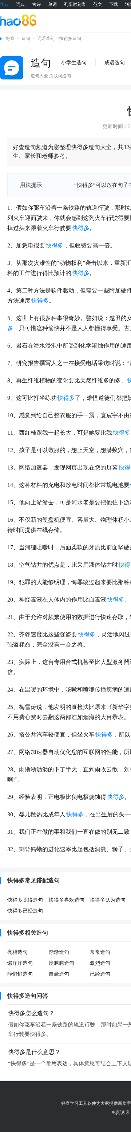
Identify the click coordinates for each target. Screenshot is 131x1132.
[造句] (11, 67)
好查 (10, 38)
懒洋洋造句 (20, 963)
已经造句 (100, 974)
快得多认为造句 (108, 900)
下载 (113, 4)
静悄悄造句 (20, 974)
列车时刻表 (75, 4)
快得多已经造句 (25, 911)
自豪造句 (59, 974)
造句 (25, 38)
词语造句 (46, 38)
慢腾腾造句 (61, 963)
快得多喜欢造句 (66, 900)
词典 (20, 4)
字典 (4, 4)
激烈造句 (100, 963)
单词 (52, 4)
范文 (97, 4)
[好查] (18, 20)
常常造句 (100, 952)
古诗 (36, 4)
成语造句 (114, 62)
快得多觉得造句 (25, 900)
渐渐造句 (59, 952)
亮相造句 (17, 952)
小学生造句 (74, 62)
